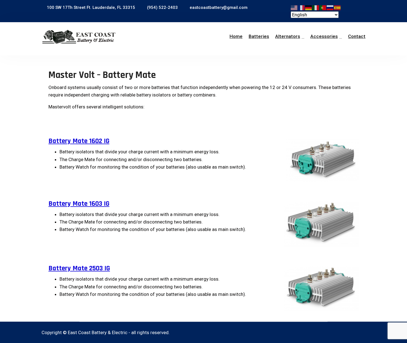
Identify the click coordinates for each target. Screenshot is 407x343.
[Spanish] (337, 7)
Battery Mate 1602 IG (78, 141)
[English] (294, 7)
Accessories (324, 36)
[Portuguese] (323, 7)
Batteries (259, 36)
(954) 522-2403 (162, 7)
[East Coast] (79, 37)
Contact (356, 36)
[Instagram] (362, 332)
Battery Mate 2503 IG (79, 268)
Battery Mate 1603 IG (78, 203)
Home (236, 36)
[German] (308, 7)
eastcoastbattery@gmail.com (218, 7)
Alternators (287, 36)
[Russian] (330, 7)
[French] (301, 7)
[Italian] (316, 7)
